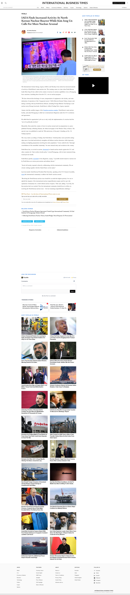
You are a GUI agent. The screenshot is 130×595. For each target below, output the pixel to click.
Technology (78, 7)
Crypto (72, 7)
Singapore (77, 575)
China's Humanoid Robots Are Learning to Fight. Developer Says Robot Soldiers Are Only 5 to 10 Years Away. (33, 337)
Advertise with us (59, 582)
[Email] (72, 32)
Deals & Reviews (94, 7)
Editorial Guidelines (62, 230)
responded (36, 158)
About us (57, 570)
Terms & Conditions (59, 575)
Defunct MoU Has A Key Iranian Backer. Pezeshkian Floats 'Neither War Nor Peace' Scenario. (62, 362)
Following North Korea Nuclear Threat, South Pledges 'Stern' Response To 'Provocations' (48, 215)
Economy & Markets (57, 7)
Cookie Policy (58, 580)
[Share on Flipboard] (66, 32)
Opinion (85, 7)
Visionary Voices (39, 570)
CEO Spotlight (39, 582)
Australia (76, 570)
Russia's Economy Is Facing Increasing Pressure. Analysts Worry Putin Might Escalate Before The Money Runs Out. (32, 508)
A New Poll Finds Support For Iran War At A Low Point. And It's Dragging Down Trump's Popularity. (62, 337)
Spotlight (38, 577)
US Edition (124, 7)
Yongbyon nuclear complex (50, 110)
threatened (46, 149)
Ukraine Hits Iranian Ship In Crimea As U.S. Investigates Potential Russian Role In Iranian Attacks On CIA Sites (63, 557)
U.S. (38, 7)
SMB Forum (38, 575)
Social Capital (39, 572)
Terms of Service (56, 202)
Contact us (57, 572)
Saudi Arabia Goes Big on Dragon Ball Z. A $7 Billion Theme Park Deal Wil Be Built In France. (34, 387)
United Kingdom (78, 577)
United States (78, 580)
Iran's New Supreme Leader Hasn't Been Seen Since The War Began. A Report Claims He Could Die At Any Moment (63, 533)
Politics (48, 7)
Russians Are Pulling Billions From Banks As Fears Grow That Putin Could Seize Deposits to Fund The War (34, 436)
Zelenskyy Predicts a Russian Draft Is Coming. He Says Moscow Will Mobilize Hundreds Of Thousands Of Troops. (32, 411)
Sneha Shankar (32, 30)
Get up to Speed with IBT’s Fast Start (96, 66)
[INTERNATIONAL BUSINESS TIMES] (65, 3)
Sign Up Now (97, 69)
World (42, 7)
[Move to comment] (75, 32)
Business (66, 7)
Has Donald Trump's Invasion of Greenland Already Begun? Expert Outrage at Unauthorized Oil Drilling (33, 483)
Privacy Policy (66, 202)
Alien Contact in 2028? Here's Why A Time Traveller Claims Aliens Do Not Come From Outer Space (62, 436)
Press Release (39, 580)
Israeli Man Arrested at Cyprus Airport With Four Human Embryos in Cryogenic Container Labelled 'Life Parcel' (34, 533)
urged (23, 174)
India (76, 572)
